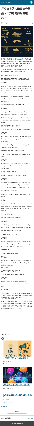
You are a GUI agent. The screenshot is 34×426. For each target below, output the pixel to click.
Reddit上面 (20, 59)
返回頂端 (30, 418)
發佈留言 (17, 411)
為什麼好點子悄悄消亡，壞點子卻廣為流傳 (15, 358)
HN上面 (10, 69)
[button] (2, 338)
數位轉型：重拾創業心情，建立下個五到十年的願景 (17, 395)
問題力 (5, 363)
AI (3, 390)
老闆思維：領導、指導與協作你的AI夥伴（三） (16, 385)
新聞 (5, 406)
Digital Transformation (8, 402)
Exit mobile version (17, 423)
